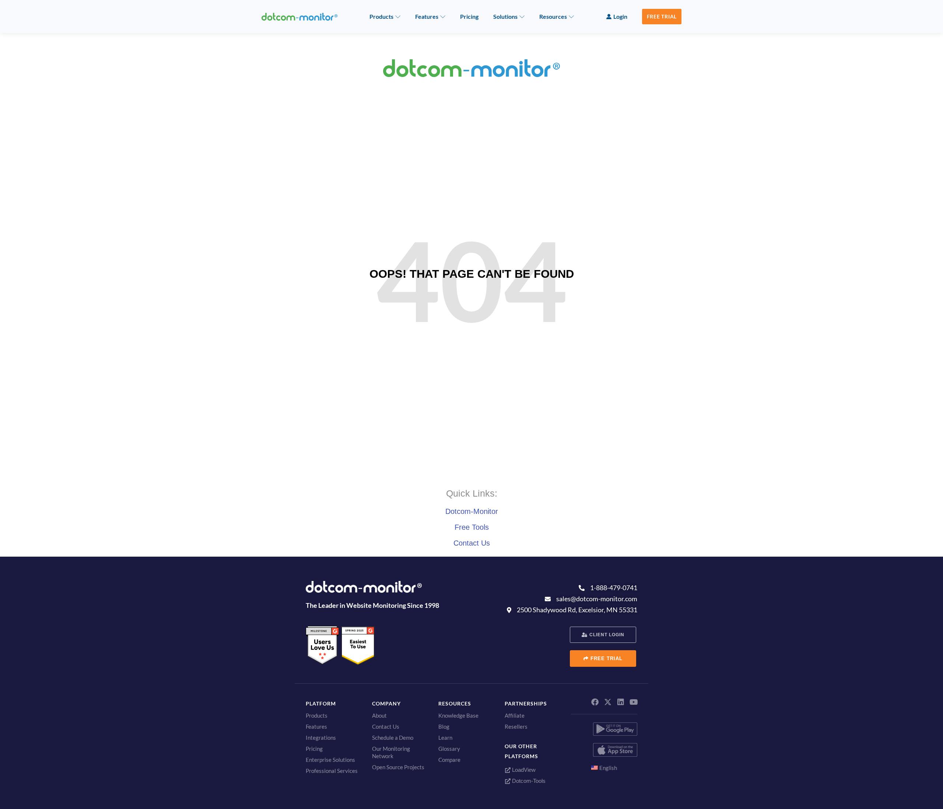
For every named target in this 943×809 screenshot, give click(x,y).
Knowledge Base (458, 715)
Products (381, 16)
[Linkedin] (620, 702)
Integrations (321, 737)
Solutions (505, 16)
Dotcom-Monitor (471, 511)
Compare (449, 759)
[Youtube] (633, 702)
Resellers (516, 726)
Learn (445, 737)
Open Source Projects (398, 767)
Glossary (449, 748)
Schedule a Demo (392, 737)
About (379, 715)
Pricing (469, 16)
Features (426, 16)
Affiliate (515, 715)
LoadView (523, 770)
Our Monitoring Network (391, 752)
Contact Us (471, 543)
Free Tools (472, 527)
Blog (443, 726)
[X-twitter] (607, 702)
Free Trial (662, 16)
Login (620, 16)
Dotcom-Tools (528, 781)
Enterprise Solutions (330, 759)
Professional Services (332, 770)
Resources (553, 16)
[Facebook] (595, 702)
